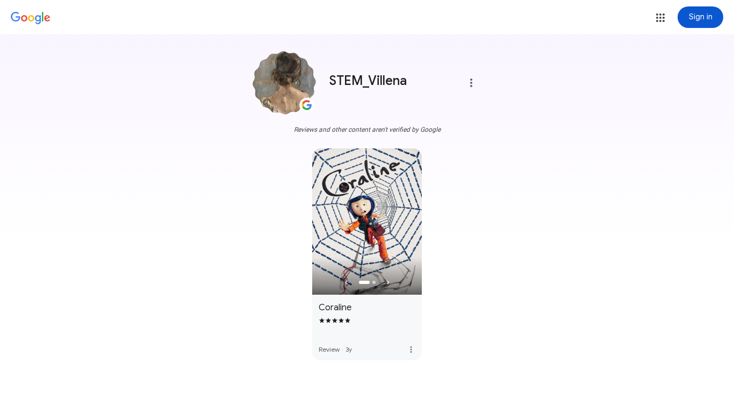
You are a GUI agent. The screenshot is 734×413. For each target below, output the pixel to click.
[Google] (31, 18)
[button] (660, 18)
